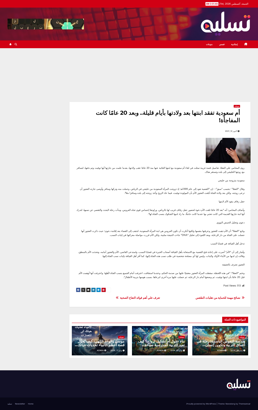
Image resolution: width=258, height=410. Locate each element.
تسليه (9, 404)
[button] (16, 44)
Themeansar (245, 404)
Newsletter (20, 404)
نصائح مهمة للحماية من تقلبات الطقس (218, 297)
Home (30, 404)
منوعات (209, 44)
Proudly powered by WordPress (201, 404)
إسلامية (234, 44)
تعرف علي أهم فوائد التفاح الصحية (140, 297)
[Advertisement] (129, 70)
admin (220, 350)
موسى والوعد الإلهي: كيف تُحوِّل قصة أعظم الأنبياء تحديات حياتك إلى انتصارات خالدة (101, 345)
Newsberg (230, 404)
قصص (222, 44)
